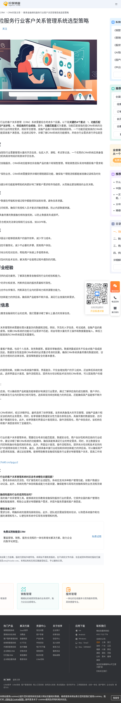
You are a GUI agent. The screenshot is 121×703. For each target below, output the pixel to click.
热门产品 (8, 625)
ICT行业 (23, 643)
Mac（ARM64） (85, 647)
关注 (4, 28)
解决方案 (24, 625)
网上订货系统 (38, 685)
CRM (2, 12)
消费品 (22, 634)
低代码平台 (71, 685)
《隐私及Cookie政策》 (14, 699)
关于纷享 (57, 625)
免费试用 (96, 536)
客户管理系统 (26, 685)
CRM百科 (40, 659)
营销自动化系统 (10, 634)
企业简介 (56, 630)
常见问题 (39, 630)
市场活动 (39, 643)
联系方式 (56, 647)
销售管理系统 (9, 630)
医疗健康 (23, 647)
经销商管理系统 (10, 643)
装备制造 (23, 639)
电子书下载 (40, 647)
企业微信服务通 (10, 659)
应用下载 (80, 625)
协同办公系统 (50, 685)
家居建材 (23, 655)
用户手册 (39, 634)
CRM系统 (16, 685)
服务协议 (56, 651)
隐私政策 (56, 655)
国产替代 (102, 685)
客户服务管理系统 (11, 639)
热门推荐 (7, 680)
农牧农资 (23, 651)
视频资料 (39, 651)
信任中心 (56, 639)
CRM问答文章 (14, 12)
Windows (82, 639)
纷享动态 (56, 634)
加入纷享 (56, 643)
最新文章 (16, 680)
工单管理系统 (82, 685)
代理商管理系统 (10, 647)
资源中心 (41, 625)
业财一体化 (92, 685)
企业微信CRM (9, 651)
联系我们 (101, 625)
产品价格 (39, 639)
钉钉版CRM (8, 655)
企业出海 (110, 685)
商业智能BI (61, 685)
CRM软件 (7, 685)
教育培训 (23, 659)
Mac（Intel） (84, 643)
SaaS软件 (24, 630)
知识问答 (39, 655)
